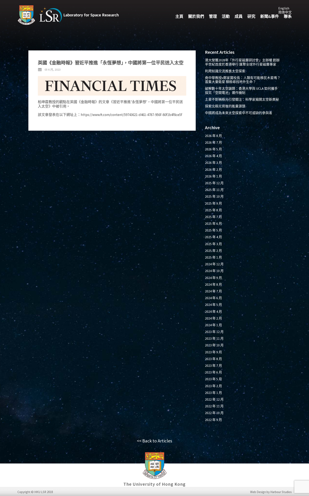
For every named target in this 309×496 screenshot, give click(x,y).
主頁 (179, 17)
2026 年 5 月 (213, 149)
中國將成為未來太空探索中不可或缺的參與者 (238, 113)
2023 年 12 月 (214, 332)
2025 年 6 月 (213, 223)
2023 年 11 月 (214, 338)
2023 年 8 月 (213, 359)
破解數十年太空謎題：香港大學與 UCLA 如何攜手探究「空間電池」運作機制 (241, 90)
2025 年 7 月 (213, 217)
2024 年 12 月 (214, 264)
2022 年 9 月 (213, 420)
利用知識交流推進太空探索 (225, 71)
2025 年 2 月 (213, 251)
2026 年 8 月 (213, 136)
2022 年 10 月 (214, 413)
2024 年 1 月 (213, 325)
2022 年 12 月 (214, 399)
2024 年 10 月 (214, 271)
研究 (251, 17)
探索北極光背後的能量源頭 (225, 106)
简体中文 (285, 12)
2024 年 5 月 (213, 305)
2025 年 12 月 (214, 183)
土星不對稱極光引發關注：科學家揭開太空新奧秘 (242, 99)
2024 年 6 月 (213, 298)
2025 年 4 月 (213, 237)
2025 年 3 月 (213, 244)
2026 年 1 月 (213, 176)
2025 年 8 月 (213, 210)
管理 (213, 17)
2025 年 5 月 (213, 230)
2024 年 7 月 (213, 291)
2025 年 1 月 (213, 257)
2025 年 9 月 (213, 203)
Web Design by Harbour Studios (271, 492)
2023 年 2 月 (213, 386)
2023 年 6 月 (213, 372)
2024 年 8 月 (213, 284)
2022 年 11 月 (214, 406)
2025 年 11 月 (214, 190)
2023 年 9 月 (213, 352)
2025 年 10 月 (214, 196)
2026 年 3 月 (213, 163)
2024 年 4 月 (213, 311)
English (283, 8)
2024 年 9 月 (213, 278)
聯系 (288, 17)
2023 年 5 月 (213, 379)
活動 (226, 17)
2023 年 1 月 (213, 393)
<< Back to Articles (154, 441)
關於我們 (196, 17)
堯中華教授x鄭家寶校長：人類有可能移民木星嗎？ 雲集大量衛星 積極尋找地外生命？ (242, 80)
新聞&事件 (269, 17)
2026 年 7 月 (213, 142)
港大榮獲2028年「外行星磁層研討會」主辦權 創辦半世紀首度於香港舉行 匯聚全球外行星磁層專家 (242, 62)
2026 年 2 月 (213, 169)
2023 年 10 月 (214, 345)
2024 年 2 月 (213, 318)
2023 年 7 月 (213, 365)
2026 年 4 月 (213, 156)
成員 (239, 17)
